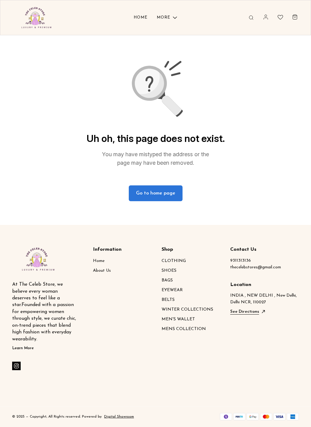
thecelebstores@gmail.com (255, 267)
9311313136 (240, 260)
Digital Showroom (119, 416)
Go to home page (155, 193)
